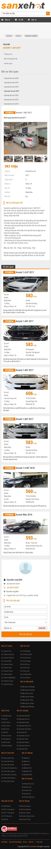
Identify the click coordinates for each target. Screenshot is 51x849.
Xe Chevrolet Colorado (8, 775)
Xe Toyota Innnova (7, 654)
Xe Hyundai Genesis (23, 746)
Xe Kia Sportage (6, 746)
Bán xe (33, 20)
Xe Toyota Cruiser (7, 681)
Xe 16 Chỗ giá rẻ (6, 816)
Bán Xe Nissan (24, 801)
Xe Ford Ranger (25, 651)
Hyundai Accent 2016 (10, 95)
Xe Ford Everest (25, 658)
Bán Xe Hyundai (22, 710)
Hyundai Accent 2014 (10, 104)
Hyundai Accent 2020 (10, 78)
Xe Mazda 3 (26, 761)
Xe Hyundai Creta (22, 739)
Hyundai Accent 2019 (10, 83)
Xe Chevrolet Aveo (7, 761)
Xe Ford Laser (24, 671)
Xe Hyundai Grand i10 (24, 726)
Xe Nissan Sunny (24, 806)
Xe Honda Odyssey (28, 797)
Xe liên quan (8, 63)
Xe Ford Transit (25, 678)
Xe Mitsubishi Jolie (26, 693)
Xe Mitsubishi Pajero (27, 697)
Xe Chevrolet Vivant (7, 781)
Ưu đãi (20, 20)
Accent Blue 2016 (18, 514)
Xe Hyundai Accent (23, 719)
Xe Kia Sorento (6, 736)
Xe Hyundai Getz (22, 749)
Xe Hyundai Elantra (23, 742)
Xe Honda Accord (28, 784)
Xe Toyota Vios (6, 651)
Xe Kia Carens (6, 722)
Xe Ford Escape (25, 661)
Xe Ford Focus (25, 664)
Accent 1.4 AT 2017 (19, 272)
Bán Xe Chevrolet (7, 753)
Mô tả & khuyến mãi (10, 59)
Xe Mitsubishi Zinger (27, 703)
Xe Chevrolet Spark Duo (9, 768)
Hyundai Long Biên (31, 36)
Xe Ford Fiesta (25, 668)
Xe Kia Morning (6, 716)
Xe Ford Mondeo (25, 674)
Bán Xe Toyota (6, 646)
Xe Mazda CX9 (27, 771)
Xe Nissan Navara (25, 809)
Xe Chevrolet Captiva (8, 771)
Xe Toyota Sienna (7, 684)
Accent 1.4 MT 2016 (20, 468)
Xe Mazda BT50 (27, 775)
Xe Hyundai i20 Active (24, 729)
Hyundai (9, 36)
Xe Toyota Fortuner (7, 658)
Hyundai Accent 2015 (10, 100)
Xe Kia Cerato (5, 726)
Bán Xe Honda (27, 778)
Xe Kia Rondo (5, 742)
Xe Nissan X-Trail (24, 819)
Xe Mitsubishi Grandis (27, 690)
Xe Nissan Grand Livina (26, 816)
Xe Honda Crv (26, 794)
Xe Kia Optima (6, 739)
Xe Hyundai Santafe (23, 716)
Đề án (25, 842)
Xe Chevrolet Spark (7, 765)
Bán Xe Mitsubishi (26, 681)
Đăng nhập (13, 30)
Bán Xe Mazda (27, 753)
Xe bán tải (4, 819)
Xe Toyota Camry (7, 664)
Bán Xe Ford (24, 646)
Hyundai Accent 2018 (10, 87)
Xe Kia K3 (4, 719)
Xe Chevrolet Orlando (8, 778)
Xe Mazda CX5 (27, 768)
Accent (18, 36)
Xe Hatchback (6, 806)
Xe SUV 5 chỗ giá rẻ (7, 809)
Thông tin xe (8, 54)
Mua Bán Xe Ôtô (7, 801)
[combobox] (25, 622)
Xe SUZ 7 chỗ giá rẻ (7, 813)
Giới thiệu (4, 842)
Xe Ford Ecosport (26, 654)
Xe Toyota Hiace (6, 674)
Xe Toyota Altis (6, 661)
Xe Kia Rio (4, 732)
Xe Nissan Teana (24, 813)
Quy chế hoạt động (15, 842)
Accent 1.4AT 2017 (19, 321)
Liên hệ (30, 842)
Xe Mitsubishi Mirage (27, 707)
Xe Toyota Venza (7, 671)
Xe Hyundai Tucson (23, 736)
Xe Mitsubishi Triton (26, 700)
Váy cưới (39, 842)
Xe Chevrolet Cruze (7, 758)
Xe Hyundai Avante (23, 722)
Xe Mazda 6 (26, 765)
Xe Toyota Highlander (8, 678)
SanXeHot (33, 846)
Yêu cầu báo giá (25, 634)
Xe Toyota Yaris (6, 668)
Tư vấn (19, 25)
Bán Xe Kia (5, 710)
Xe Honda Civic (27, 790)
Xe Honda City (26, 787)
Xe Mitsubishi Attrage (27, 687)
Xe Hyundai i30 (22, 732)
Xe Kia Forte (5, 729)
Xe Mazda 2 (26, 758)
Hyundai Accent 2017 (10, 91)
